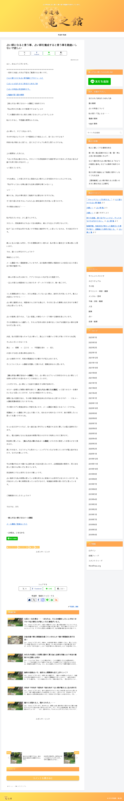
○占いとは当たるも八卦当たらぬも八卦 (22, 83)
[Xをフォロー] (34, 600)
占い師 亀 (100, 208)
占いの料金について (96, 108)
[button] (61, 53)
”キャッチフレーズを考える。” (99, 199)
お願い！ (90, 208)
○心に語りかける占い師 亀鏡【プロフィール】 (25, 78)
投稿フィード (94, 555)
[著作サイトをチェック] (29, 600)
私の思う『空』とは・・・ (99, 113)
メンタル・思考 (24, 547)
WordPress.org (95, 565)
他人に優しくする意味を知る (100, 147)
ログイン (92, 550)
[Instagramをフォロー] (43, 600)
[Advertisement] (42, 566)
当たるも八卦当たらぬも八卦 (100, 98)
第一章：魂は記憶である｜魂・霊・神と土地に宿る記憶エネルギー (104, 154)
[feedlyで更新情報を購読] (52, 600)
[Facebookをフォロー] (38, 600)
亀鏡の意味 (93, 118)
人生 (32, 547)
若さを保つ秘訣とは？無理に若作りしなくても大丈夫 (104, 174)
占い (38, 547)
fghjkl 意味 (93, 123)
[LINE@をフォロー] (47, 600)
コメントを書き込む (43, 778)
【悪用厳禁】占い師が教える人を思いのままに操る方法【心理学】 (104, 182)
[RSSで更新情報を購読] (56, 600)
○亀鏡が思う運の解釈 (15, 95)
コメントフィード (96, 560)
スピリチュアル (13, 547)
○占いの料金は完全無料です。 (18, 89)
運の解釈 (92, 103)
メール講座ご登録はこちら (16, 524)
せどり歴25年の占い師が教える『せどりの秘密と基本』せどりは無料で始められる (104, 164)
